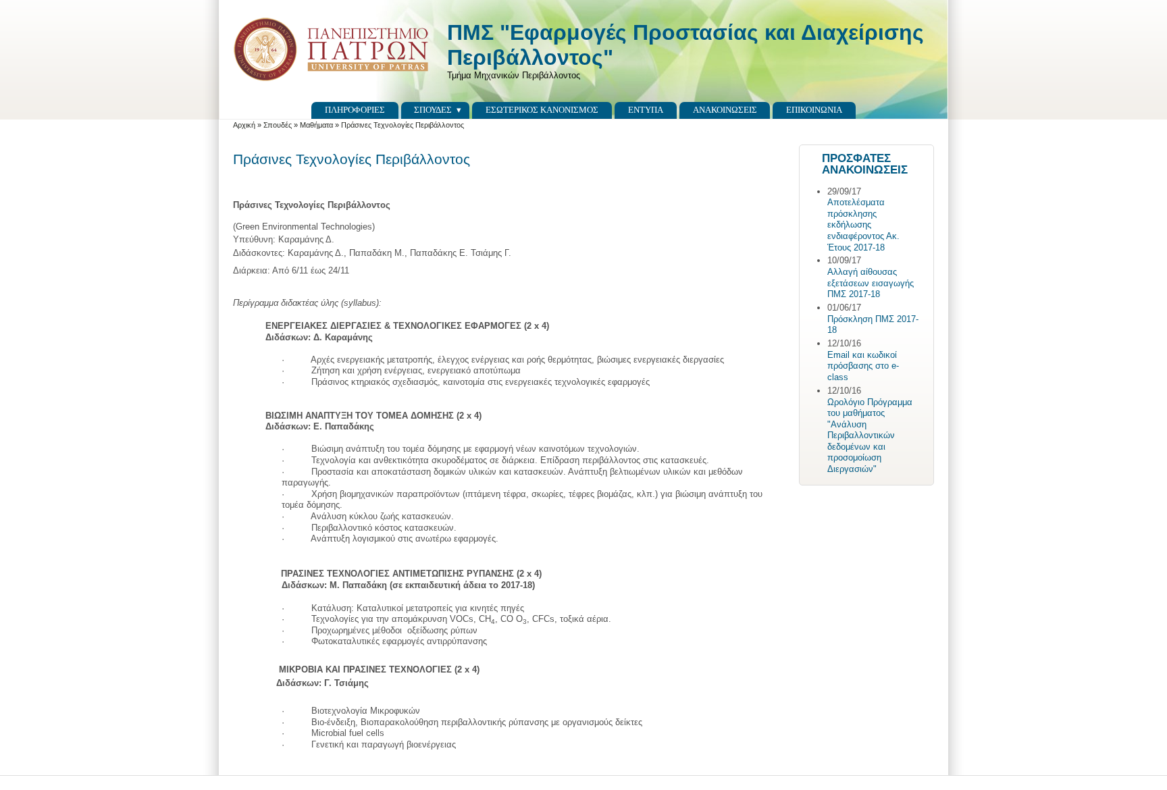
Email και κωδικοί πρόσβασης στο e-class (863, 366)
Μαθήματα (316, 125)
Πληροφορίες (355, 110)
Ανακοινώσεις (725, 110)
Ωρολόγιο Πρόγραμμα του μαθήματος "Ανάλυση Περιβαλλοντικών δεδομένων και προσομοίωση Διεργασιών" (869, 436)
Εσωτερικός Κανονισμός (542, 110)
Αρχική (244, 125)
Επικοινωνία (814, 110)
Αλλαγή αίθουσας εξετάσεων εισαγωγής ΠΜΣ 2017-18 (870, 283)
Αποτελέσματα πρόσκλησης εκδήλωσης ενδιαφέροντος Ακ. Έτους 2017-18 (863, 224)
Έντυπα (645, 110)
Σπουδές (433, 110)
